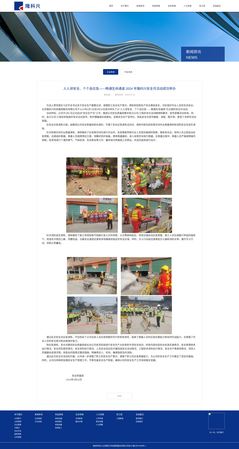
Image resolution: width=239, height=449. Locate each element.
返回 (119, 396)
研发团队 (58, 421)
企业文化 (17, 431)
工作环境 (99, 418)
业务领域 (172, 6)
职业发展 (99, 421)
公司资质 (17, 421)
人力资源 (187, 6)
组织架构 (17, 434)
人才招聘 (99, 425)
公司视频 (17, 437)
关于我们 (125, 6)
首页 (111, 6)
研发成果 (58, 425)
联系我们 (139, 418)
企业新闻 (111, 72)
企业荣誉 (17, 425)
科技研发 (156, 6)
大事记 (17, 428)
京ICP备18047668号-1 (137, 446)
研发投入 (58, 428)
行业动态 (128, 72)
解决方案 (79, 421)
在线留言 (217, 6)
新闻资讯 (140, 6)
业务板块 (79, 418)
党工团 (202, 6)
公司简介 (17, 418)
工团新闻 (119, 418)
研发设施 (58, 418)
